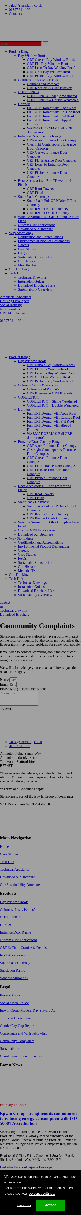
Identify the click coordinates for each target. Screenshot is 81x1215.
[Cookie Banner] (40, 1192)
